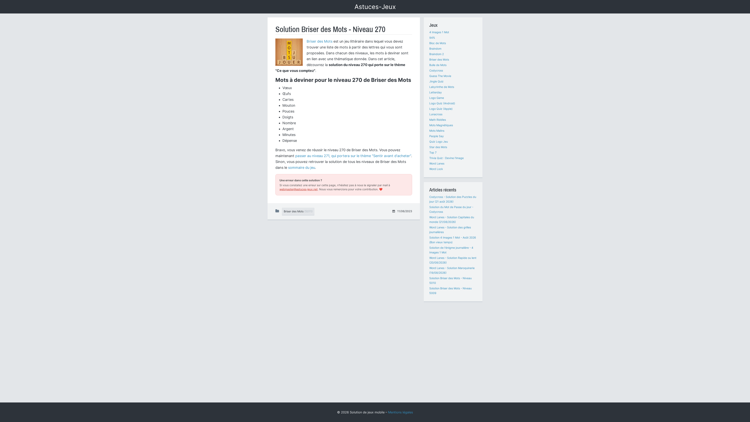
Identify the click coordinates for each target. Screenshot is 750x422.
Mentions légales (400, 412)
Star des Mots (438, 147)
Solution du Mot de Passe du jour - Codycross (451, 209)
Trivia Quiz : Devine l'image (446, 158)
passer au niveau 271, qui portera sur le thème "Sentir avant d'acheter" (353, 156)
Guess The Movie (440, 76)
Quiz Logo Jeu (438, 141)
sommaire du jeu (301, 167)
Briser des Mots (319, 41)
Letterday (435, 92)
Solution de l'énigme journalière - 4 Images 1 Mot (451, 250)
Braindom (435, 48)
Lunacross (435, 114)
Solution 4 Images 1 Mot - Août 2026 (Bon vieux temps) (452, 240)
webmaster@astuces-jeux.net (298, 189)
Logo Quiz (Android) (442, 103)
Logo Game (436, 97)
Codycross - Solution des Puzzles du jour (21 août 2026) (452, 199)
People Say (436, 136)
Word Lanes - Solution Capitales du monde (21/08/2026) (451, 219)
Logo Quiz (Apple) (441, 108)
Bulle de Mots (437, 65)
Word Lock (436, 169)
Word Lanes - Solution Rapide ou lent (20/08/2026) (452, 260)
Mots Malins (436, 130)
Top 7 (433, 152)
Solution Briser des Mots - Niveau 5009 (450, 291)
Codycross (436, 70)
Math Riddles (437, 119)
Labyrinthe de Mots (441, 87)
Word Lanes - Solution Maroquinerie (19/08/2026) (452, 270)
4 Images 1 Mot (439, 32)
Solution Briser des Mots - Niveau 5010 (450, 280)
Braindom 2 (436, 54)
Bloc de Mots (437, 43)
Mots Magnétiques (441, 125)
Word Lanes (436, 163)
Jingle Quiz (436, 81)
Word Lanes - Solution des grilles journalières (450, 230)
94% (432, 37)
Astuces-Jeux (375, 7)
